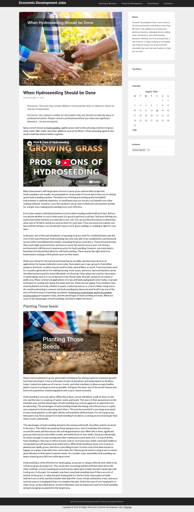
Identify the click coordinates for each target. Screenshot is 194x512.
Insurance (168, 3)
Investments (153, 3)
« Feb (134, 129)
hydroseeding (53, 127)
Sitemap (127, 507)
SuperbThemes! (117, 501)
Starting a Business (108, 3)
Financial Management (132, 3)
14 (157, 110)
